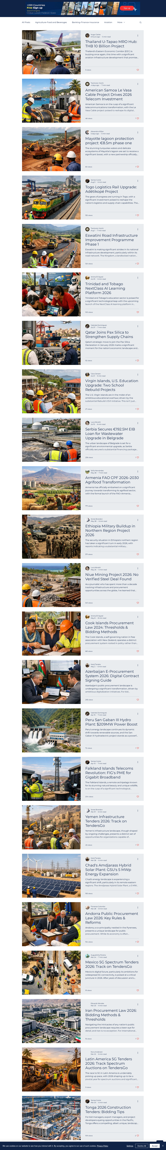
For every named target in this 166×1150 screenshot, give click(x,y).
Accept (155, 1146)
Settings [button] (130, 1146)
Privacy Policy (102, 1146)
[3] (82, 12)
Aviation (108, 22)
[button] (140, 22)
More (119, 22)
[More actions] (138, 35)
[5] (89, 13)
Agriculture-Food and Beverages (51, 22)
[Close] (162, 1146)
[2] (79, 12)
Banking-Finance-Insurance (85, 22)
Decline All (141, 1146)
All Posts (26, 22)
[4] (85, 12)
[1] (76, 12)
